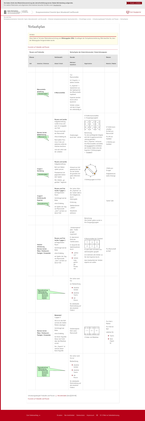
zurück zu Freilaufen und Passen (39, 47)
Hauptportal (57, 5)
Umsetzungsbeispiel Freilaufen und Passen (106, 19)
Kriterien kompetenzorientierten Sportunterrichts (63, 19)
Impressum (90, 415)
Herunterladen (61, 396)
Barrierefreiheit (69, 415)
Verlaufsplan (124, 19)
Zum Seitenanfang (32, 415)
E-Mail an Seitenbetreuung (110, 415)
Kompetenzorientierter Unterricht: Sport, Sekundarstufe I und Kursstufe (57, 12)
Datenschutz (81, 415)
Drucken (59, 415)
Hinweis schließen (135, 3)
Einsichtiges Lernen (85, 19)
